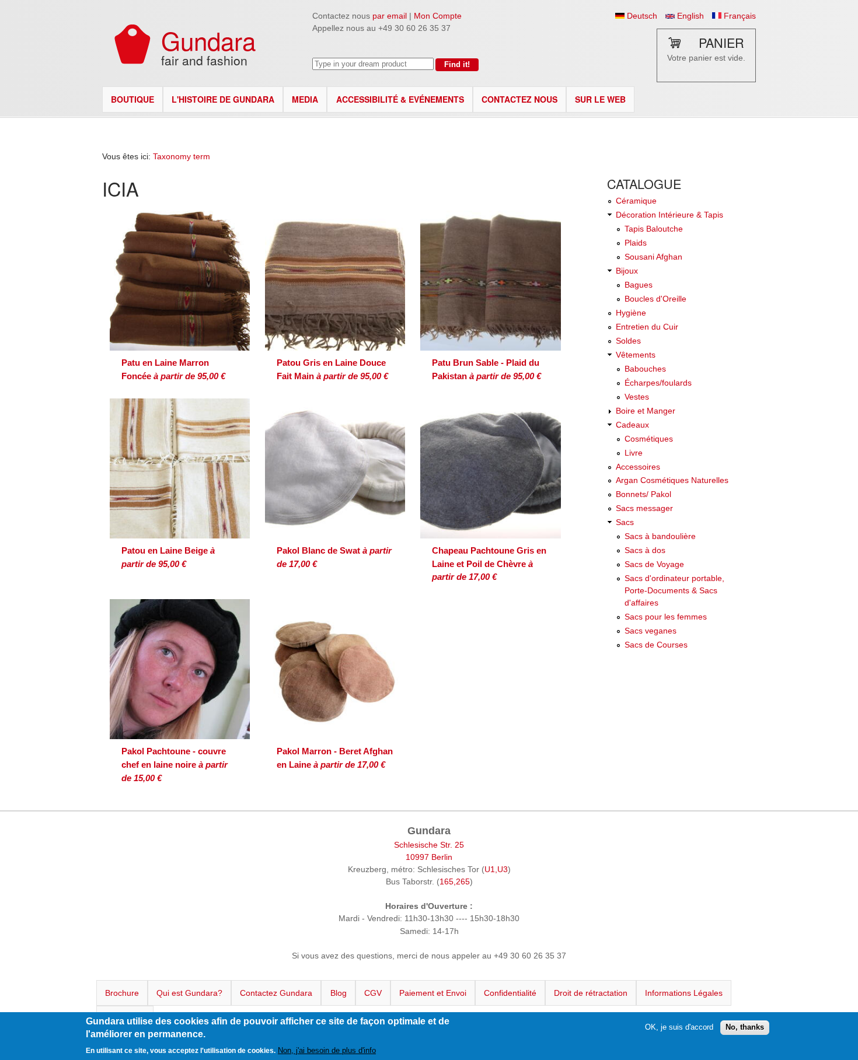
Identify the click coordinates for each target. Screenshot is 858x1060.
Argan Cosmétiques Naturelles (672, 480)
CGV (373, 993)
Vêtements (635, 354)
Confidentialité (510, 993)
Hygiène (631, 312)
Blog (338, 993)
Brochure (122, 993)
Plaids (636, 242)
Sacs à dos (645, 550)
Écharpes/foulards (658, 382)
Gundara (208, 40)
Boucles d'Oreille (655, 298)
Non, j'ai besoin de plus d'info (327, 1050)
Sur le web (600, 99)
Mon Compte (438, 15)
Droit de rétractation (590, 993)
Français (738, 15)
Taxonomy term (181, 156)
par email (389, 15)
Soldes (628, 340)
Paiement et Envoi (432, 993)
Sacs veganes (650, 630)
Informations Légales (684, 993)
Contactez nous (519, 99)
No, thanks (745, 1027)
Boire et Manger (645, 410)
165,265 (455, 881)
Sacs (625, 522)
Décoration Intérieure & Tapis (669, 214)
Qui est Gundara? (189, 993)
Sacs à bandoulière (660, 536)
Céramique (636, 200)
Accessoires (638, 466)
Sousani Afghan (653, 256)
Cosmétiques (649, 438)
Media (305, 99)
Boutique (132, 99)
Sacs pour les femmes (666, 616)
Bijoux (627, 270)
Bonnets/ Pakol (643, 494)
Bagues (639, 284)
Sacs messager (644, 508)
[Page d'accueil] (132, 61)
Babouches (645, 368)
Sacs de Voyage (654, 564)
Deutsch (641, 15)
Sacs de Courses (656, 644)
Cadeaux (632, 424)
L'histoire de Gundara (223, 99)
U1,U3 (496, 869)
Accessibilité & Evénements (400, 99)
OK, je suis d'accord (679, 1027)
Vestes (637, 396)
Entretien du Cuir (647, 326)
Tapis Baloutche (654, 228)
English (689, 15)
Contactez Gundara (276, 993)
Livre (634, 452)
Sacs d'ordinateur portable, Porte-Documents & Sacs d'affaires (674, 590)
